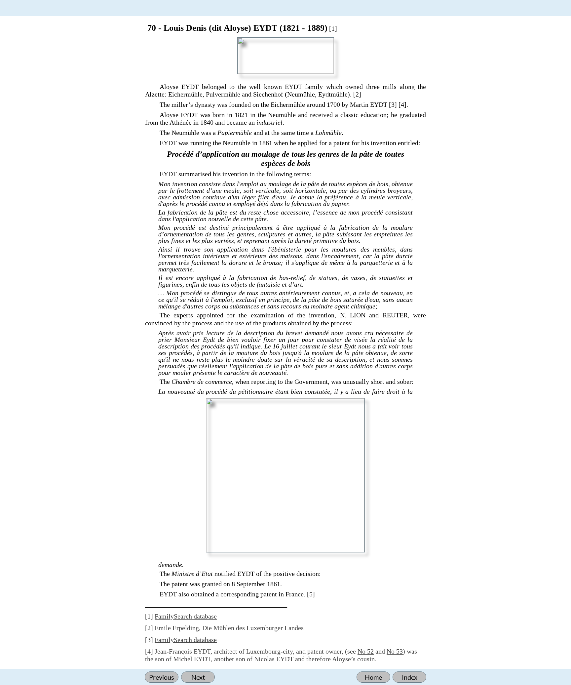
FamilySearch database (186, 616)
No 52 (366, 651)
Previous (161, 677)
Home (373, 677)
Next (198, 677)
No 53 (395, 651)
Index (409, 677)
